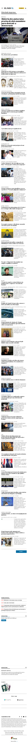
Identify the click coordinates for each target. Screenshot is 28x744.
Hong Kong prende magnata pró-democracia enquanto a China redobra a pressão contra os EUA (12, 533)
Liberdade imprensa (8, 12)
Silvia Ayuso (3, 517)
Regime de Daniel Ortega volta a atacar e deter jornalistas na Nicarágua (13, 304)
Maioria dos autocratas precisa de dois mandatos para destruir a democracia (13, 22)
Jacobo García (4, 345)
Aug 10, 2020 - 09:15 (14, 536)
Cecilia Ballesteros (5, 382)
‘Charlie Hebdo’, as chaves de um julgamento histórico (14, 514)
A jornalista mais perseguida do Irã (11, 128)
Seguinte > (21, 551)
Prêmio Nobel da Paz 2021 (6, 53)
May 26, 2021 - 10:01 (13, 265)
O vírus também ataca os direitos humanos (13, 379)
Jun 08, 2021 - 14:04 (18, 211)
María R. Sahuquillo (5, 76)
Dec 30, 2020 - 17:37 (15, 382)
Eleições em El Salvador (5, 340)
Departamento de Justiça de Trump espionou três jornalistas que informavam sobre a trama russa (13, 324)
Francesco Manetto (5, 115)
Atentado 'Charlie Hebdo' (6, 512)
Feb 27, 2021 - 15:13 (15, 345)
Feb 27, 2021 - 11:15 (9, 365)
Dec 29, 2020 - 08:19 (14, 401)
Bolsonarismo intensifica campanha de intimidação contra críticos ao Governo (12, 243)
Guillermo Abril (4, 287)
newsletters (4, 616)
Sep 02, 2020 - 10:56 (12, 517)
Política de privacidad (8, 732)
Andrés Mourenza (4, 227)
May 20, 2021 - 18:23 (9, 307)
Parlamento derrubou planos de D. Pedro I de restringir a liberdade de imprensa (13, 208)
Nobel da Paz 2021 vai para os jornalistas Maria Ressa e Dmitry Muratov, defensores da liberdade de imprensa (13, 73)
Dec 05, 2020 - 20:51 (13, 421)
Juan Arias (3, 365)
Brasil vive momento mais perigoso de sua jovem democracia (12, 146)
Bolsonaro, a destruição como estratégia (13, 600)
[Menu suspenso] (2, 8)
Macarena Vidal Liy (12, 76)
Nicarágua (3, 470)
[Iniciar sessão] (26, 8)
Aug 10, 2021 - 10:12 (16, 115)
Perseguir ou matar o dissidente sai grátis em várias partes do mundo (13, 225)
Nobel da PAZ (3, 70)
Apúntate (4, 620)
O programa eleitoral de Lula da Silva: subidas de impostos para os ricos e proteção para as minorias (13, 606)
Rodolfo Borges (15, 245)
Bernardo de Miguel (11, 287)
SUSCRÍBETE (21, 8)
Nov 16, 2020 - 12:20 (16, 457)
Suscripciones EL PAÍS (19, 732)
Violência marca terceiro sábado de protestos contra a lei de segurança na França (12, 418)
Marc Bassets (3, 421)
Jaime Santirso (4, 401)
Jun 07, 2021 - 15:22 (12, 227)
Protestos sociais (4, 415)
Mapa (14, 732)
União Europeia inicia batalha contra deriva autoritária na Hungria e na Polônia (13, 493)
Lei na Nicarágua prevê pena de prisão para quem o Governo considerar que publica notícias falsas (13, 473)
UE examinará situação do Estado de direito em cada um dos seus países (13, 455)
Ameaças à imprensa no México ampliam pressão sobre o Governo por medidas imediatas (13, 112)
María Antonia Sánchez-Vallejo (7, 327)
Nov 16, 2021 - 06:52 (12, 44)
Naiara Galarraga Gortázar (6, 245)
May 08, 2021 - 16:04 (21, 327)
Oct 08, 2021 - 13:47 (10, 57)
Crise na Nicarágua (5, 187)
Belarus (2, 280)
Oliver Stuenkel (4, 44)
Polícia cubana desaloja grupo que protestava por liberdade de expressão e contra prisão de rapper (12, 437)
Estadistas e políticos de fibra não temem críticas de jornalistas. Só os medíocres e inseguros (12, 362)
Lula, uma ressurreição (9, 602)
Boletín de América (6, 670)
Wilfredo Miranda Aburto (6, 96)
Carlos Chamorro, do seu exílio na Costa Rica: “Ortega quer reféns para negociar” (13, 164)
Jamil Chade (3, 57)
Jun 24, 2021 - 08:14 (15, 192)
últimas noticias (5, 597)
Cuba (2, 434)
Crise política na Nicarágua (6, 91)
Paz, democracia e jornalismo (9, 54)
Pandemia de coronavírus (6, 378)
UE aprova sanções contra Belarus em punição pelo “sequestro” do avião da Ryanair (12, 283)
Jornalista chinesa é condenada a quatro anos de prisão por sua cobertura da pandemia (12, 398)
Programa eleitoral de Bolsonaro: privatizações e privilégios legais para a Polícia (13, 610)
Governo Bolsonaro (5, 240)
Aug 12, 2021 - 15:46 (15, 96)
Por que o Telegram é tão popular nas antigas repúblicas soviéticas (12, 263)
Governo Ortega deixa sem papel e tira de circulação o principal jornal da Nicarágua (13, 93)
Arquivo (3, 682)
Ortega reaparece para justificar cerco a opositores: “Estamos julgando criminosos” (13, 189)
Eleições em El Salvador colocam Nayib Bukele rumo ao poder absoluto (12, 342)
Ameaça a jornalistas (5, 109)
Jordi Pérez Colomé (5, 265)
